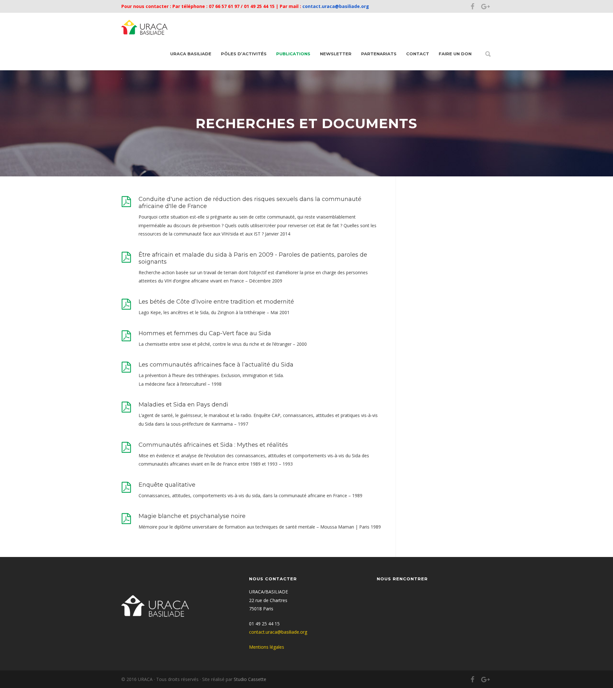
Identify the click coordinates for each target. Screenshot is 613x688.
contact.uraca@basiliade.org (335, 6)
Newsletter (336, 53)
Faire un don (455, 53)
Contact (417, 53)
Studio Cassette (250, 679)
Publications (293, 53)
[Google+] (485, 6)
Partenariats (379, 53)
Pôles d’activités (244, 53)
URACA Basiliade (190, 53)
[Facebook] (472, 6)
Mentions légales (266, 647)
